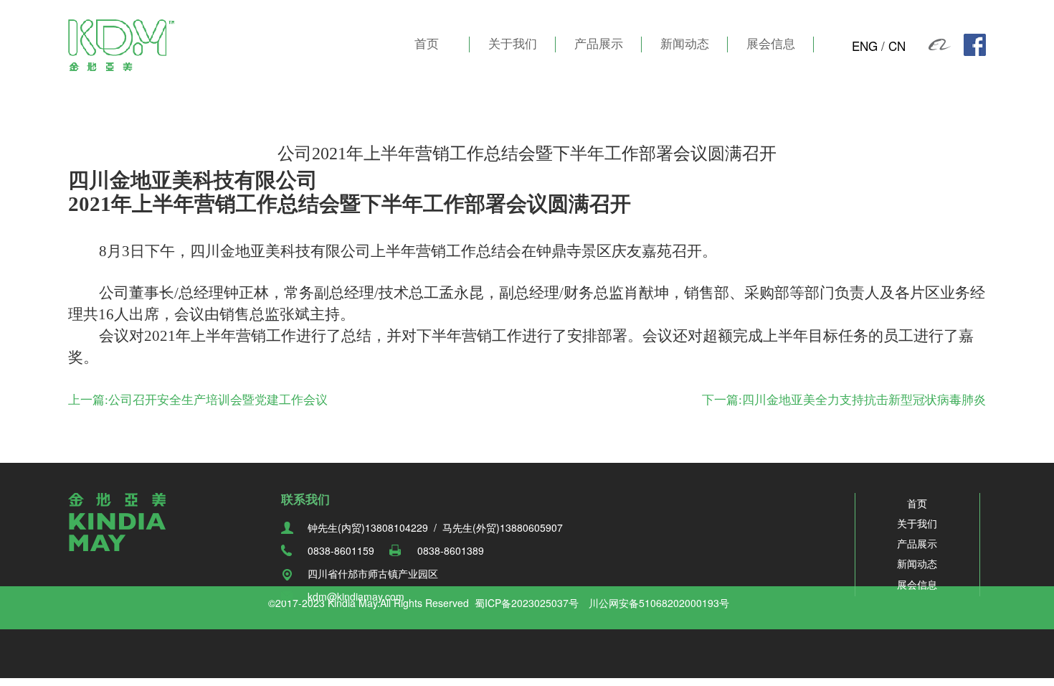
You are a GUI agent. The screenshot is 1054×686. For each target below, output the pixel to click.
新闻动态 (684, 44)
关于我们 (512, 44)
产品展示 (598, 44)
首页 (426, 44)
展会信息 (770, 44)
